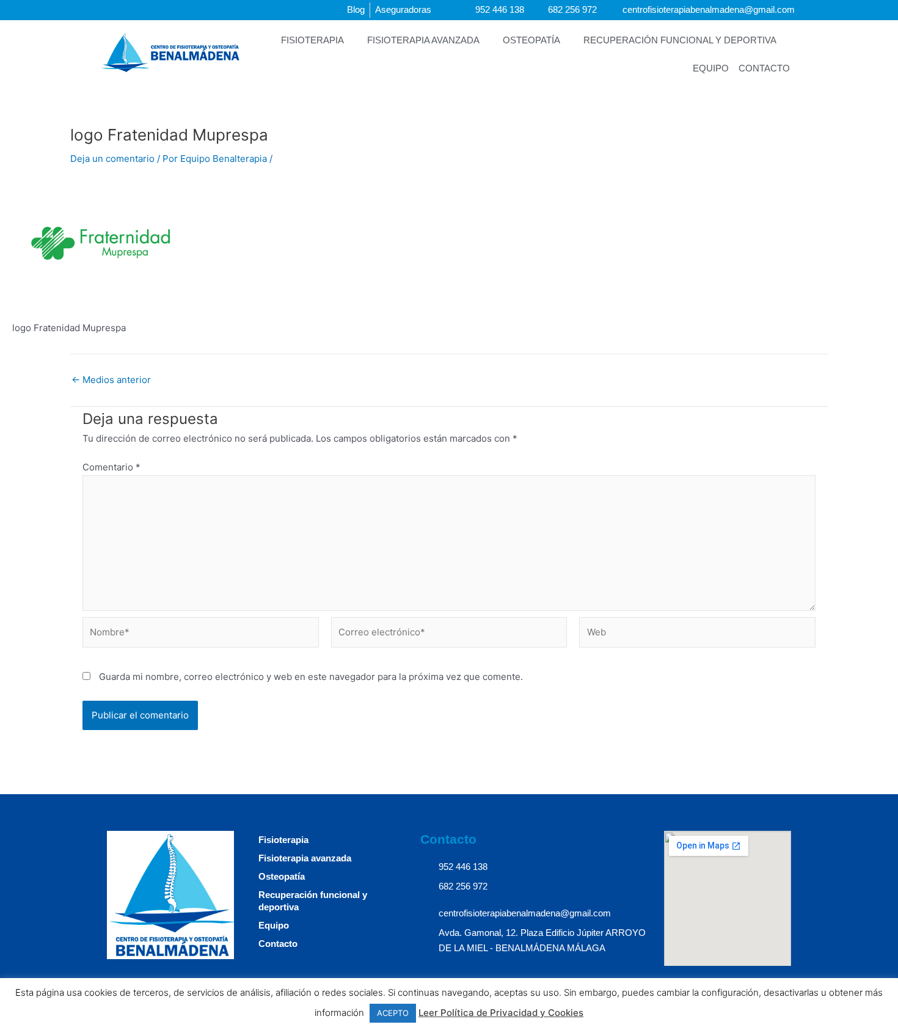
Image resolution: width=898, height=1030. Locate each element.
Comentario (111, 467)
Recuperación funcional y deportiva (679, 40)
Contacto (764, 68)
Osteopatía (531, 40)
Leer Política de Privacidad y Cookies (500, 1012)
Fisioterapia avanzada (423, 40)
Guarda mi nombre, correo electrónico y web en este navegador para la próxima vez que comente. (311, 676)
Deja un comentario (112, 158)
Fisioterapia (312, 40)
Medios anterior (111, 379)
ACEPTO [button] (393, 1013)
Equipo (711, 68)
